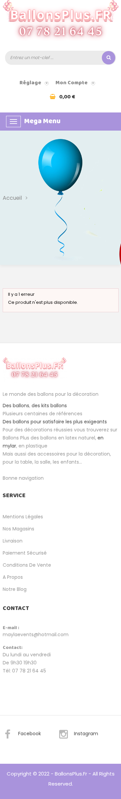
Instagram (86, 733)
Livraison (13, 540)
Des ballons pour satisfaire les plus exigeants (55, 421)
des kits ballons (49, 405)
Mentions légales (23, 516)
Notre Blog (15, 589)
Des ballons (16, 405)
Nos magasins (18, 528)
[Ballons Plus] (61, 23)
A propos (13, 577)
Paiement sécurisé (25, 553)
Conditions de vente (27, 565)
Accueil (12, 198)
